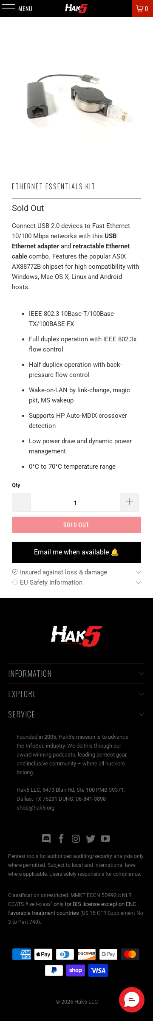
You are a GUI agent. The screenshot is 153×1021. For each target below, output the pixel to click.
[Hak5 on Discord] (46, 839)
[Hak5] (76, 8)
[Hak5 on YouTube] (105, 839)
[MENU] (4, 8)
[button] (131, 1000)
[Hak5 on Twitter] (91, 839)
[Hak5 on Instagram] (76, 839)
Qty (16, 485)
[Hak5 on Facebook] (61, 839)
